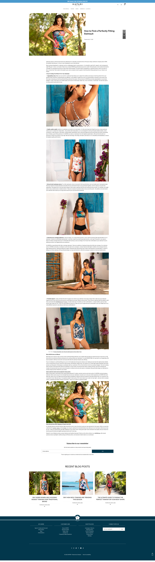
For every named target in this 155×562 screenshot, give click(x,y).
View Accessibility (87, 554)
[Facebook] (71, 458)
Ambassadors (41, 532)
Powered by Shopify (76, 554)
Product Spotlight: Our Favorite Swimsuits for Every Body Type (67, 351)
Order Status (41, 529)
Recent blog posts (77, 467)
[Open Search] (118, 4)
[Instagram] (73, 458)
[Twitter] (76, 458)
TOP (152, 555)
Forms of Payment (89, 531)
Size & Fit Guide (65, 529)
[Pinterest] (78, 458)
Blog (41, 531)
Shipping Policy (89, 529)
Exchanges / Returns (89, 528)
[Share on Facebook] (124, 31)
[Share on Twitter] (124, 34)
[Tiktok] (83, 458)
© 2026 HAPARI (67, 554)
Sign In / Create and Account (41, 528)
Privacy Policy (90, 534)
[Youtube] (80, 458)
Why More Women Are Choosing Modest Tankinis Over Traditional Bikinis (45, 499)
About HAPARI (65, 528)
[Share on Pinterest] (124, 37)
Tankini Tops (65, 531)
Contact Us (65, 532)
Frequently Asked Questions (65, 534)
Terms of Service (89, 532)
